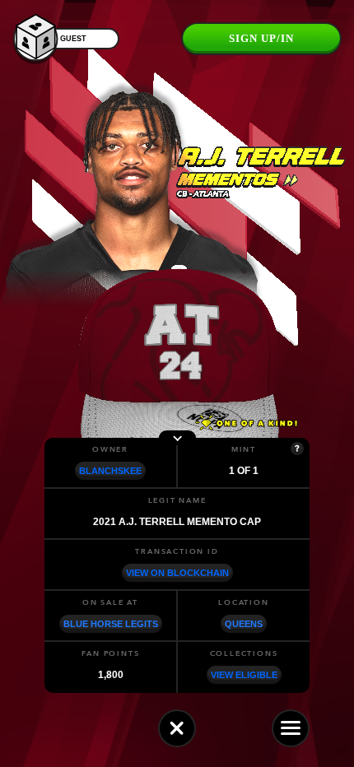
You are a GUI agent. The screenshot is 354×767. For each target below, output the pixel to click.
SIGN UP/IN (261, 38)
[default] (177, 728)
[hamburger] (290, 728)
